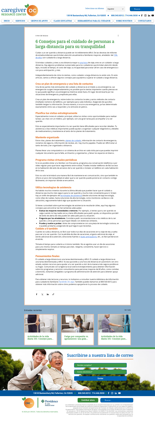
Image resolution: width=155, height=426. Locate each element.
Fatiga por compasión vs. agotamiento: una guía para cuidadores (76, 337)
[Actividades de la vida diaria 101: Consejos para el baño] (114, 323)
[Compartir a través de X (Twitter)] (42, 294)
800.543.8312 (84, 393)
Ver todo (127, 310)
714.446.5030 (98, 393)
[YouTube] (152, 15)
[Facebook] (108, 393)
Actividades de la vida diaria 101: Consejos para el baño (113, 337)
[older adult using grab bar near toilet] (41, 323)
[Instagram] (112, 393)
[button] (94, 21)
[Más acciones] (118, 35)
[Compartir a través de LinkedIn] (48, 294)
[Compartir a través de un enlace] (53, 294)
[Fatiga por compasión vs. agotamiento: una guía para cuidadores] (77, 323)
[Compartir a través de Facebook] (37, 294)
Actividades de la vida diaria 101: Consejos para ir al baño (39, 337)
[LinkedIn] (149, 15)
